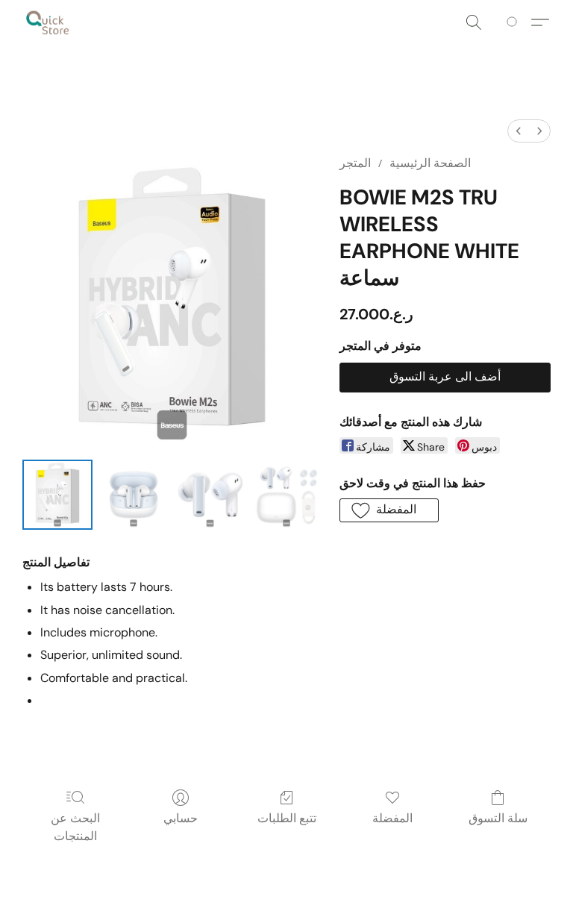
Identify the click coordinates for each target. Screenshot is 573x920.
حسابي (180, 818)
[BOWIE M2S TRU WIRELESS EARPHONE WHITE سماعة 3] (286, 495)
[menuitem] (518, 131)
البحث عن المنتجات (75, 827)
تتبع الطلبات (286, 818)
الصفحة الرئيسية (430, 163)
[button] (48, 22)
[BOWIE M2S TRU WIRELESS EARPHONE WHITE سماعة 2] (210, 495)
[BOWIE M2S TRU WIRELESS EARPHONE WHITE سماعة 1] (133, 495)
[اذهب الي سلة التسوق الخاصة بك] (514, 22)
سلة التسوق (498, 818)
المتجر (355, 163)
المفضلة (392, 818)
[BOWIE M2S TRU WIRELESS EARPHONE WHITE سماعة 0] (57, 495)
